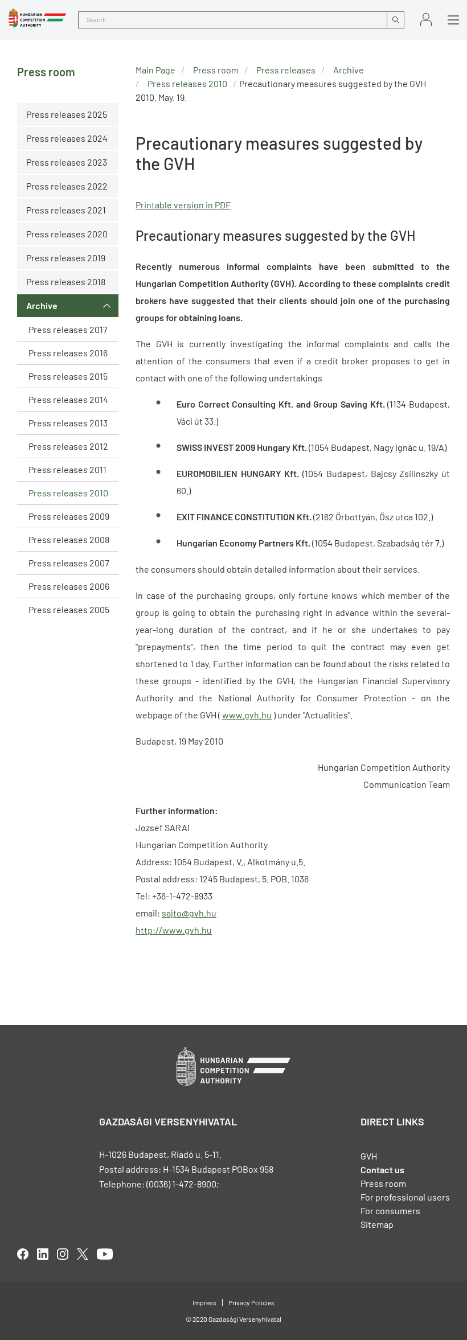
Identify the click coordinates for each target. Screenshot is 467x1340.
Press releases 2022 (67, 185)
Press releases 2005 (68, 609)
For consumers (390, 1210)
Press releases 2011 (67, 469)
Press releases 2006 (68, 586)
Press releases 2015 (68, 376)
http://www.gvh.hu (174, 929)
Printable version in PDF (183, 204)
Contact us (382, 1169)
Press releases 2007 (68, 562)
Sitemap (377, 1224)
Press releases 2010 (68, 492)
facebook (22, 1254)
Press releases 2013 (68, 422)
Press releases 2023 (66, 162)
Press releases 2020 (67, 233)
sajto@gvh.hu (189, 912)
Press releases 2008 (68, 539)
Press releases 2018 (65, 281)
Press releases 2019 (65, 257)
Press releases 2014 (68, 399)
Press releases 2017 (68, 329)
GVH (369, 1155)
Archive (42, 305)
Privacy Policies (251, 1302)
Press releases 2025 (66, 114)
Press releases (286, 69)
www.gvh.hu (247, 714)
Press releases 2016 (68, 352)
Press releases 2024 (67, 138)
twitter (82, 1254)
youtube (105, 1254)
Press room (216, 69)
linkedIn (42, 1254)
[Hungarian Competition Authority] (37, 17)
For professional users (405, 1196)
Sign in (426, 19)
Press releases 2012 (68, 446)
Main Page (155, 69)
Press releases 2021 (66, 209)
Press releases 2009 (68, 516)
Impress (204, 1302)
